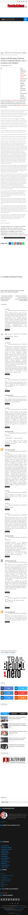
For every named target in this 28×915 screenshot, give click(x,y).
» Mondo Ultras (5, 853)
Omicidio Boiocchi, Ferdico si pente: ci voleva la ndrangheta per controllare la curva (18, 725)
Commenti (23, 713)
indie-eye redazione (10, 449)
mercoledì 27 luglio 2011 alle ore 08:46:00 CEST (17, 310)
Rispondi (7, 329)
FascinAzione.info (13, 905)
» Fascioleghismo (5, 858)
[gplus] (24, 1)
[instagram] (26, 1)
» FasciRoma (4, 854)
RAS (6, 334)
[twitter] (19, 1)
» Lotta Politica (5, 845)
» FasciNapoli (4, 856)
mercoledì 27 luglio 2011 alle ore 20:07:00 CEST (17, 562)
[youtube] (21, 1)
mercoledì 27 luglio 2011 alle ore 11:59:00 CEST (17, 334)
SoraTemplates (16, 913)
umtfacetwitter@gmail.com (10, 909)
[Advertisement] (14, 36)
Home (2, 52)
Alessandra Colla (9, 395)
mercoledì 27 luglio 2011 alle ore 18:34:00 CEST (17, 537)
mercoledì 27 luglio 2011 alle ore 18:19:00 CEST (17, 515)
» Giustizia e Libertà (6, 847)
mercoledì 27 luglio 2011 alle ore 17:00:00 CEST (17, 492)
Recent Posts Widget (4, 892)
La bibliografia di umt (6, 879)
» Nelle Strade (4, 851)
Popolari (14, 713)
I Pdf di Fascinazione (6, 880)
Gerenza (3, 882)
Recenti (5, 713)
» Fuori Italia (4, 860)
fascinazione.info (10, 910)
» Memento (4, 863)
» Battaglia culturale (6, 849)
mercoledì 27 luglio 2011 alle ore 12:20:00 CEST (17, 379)
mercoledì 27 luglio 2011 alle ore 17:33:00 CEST (17, 505)
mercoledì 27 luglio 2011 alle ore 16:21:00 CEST (17, 433)
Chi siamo (3, 873)
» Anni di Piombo (5, 865)
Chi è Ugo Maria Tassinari (7, 875)
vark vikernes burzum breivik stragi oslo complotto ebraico (14, 237)
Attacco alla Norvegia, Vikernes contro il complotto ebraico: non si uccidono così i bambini (12, 291)
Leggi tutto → (4, 821)
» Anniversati (4, 867)
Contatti (2, 886)
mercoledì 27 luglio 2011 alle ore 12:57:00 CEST (17, 396)
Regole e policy (4, 884)
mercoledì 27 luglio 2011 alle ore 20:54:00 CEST (17, 598)
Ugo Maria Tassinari (10, 561)
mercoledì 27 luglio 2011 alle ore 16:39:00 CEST (17, 451)
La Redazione (4, 877)
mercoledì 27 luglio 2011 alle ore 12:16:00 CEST (17, 344)
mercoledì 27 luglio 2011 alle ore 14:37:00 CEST (17, 409)
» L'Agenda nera (5, 861)
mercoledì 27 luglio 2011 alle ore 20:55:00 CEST (17, 613)
